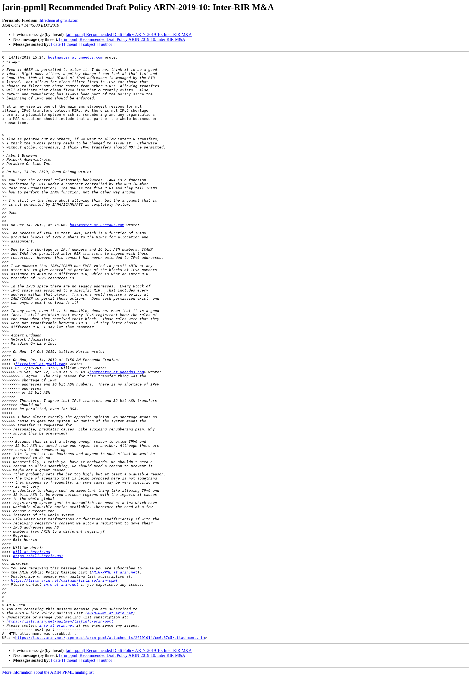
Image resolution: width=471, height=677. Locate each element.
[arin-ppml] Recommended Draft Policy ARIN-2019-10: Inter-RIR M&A (129, 34)
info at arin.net (61, 584)
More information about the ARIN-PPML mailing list (47, 672)
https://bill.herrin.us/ (38, 556)
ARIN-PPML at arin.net (114, 572)
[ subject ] (89, 44)
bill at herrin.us (31, 552)
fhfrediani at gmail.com (58, 20)
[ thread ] (72, 44)
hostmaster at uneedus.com (75, 57)
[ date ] (57, 44)
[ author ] (106, 44)
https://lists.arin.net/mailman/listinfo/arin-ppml (64, 580)
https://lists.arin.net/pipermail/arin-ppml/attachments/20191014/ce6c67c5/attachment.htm (110, 638)
